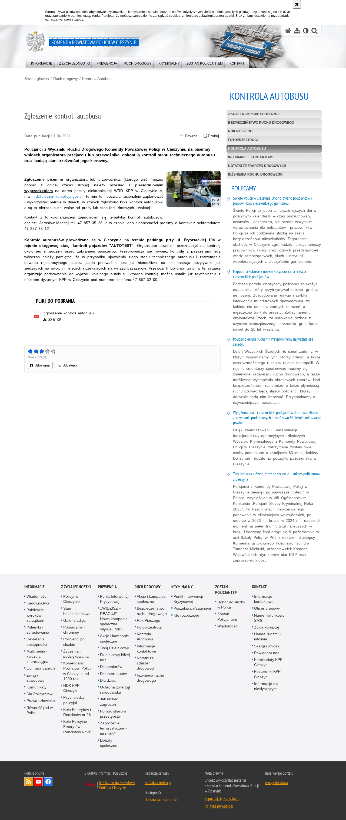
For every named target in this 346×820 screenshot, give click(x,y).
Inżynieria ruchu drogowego (255, 174)
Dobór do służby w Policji (231, 604)
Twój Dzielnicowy (114, 648)
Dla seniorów (111, 666)
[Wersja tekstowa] (306, 30)
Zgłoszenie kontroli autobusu (68, 313)
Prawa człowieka (40, 700)
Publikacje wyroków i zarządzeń (35, 615)
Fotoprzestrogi (243, 140)
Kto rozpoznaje (186, 615)
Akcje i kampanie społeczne (254, 114)
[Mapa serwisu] (297, 30)
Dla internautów (113, 673)
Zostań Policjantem (226, 589)
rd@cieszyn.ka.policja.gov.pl (58, 196)
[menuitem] (41, 62)
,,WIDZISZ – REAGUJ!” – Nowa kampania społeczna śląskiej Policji (114, 618)
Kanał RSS (28, 781)
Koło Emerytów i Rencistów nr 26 (77, 712)
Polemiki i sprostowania (37, 629)
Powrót (191, 136)
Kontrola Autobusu (98, 78)
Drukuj (213, 136)
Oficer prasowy (267, 608)
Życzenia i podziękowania (76, 653)
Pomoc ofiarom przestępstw (113, 713)
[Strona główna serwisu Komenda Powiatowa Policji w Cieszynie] (288, 30)
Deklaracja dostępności (36, 641)
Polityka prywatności (219, 806)
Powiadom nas (266, 653)
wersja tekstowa (276, 782)
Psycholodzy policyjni (74, 700)
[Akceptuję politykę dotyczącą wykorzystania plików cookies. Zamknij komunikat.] (297, 4)
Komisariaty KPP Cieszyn (268, 662)
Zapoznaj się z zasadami (222, 798)
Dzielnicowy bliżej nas (115, 657)
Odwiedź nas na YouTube (38, 781)
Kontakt (259, 587)
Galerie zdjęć (74, 620)
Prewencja (107, 587)
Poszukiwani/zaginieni (192, 608)
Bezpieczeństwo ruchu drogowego (261, 123)
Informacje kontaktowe (251, 157)
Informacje (34, 587)
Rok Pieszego (240, 131)
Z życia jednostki (76, 587)
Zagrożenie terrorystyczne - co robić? (113, 728)
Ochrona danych (40, 668)
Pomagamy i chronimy (74, 629)
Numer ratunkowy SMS (269, 618)
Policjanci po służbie (74, 641)
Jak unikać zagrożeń (109, 701)
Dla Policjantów (39, 694)
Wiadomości (36, 596)
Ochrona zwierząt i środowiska (115, 689)
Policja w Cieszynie (71, 599)
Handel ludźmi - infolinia (267, 636)
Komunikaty (36, 687)
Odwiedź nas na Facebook (48, 781)
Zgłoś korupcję (266, 627)
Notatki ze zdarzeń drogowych (257, 166)
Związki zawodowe (35, 678)
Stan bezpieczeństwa (77, 611)
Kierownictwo (37, 603)
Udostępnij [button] (43, 365)
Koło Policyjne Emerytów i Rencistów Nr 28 (77, 726)
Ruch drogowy (65, 78)
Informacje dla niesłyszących (266, 686)
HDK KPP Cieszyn (71, 688)
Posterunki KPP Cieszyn (267, 674)
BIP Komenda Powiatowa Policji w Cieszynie (117, 784)
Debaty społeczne (108, 743)
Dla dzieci (108, 680)
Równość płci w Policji (39, 710)
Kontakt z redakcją (158, 782)
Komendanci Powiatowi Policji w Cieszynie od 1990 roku (77, 671)
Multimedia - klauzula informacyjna (37, 656)
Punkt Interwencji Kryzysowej (114, 599)
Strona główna (36, 78)
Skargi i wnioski (267, 646)
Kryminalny (182, 587)
